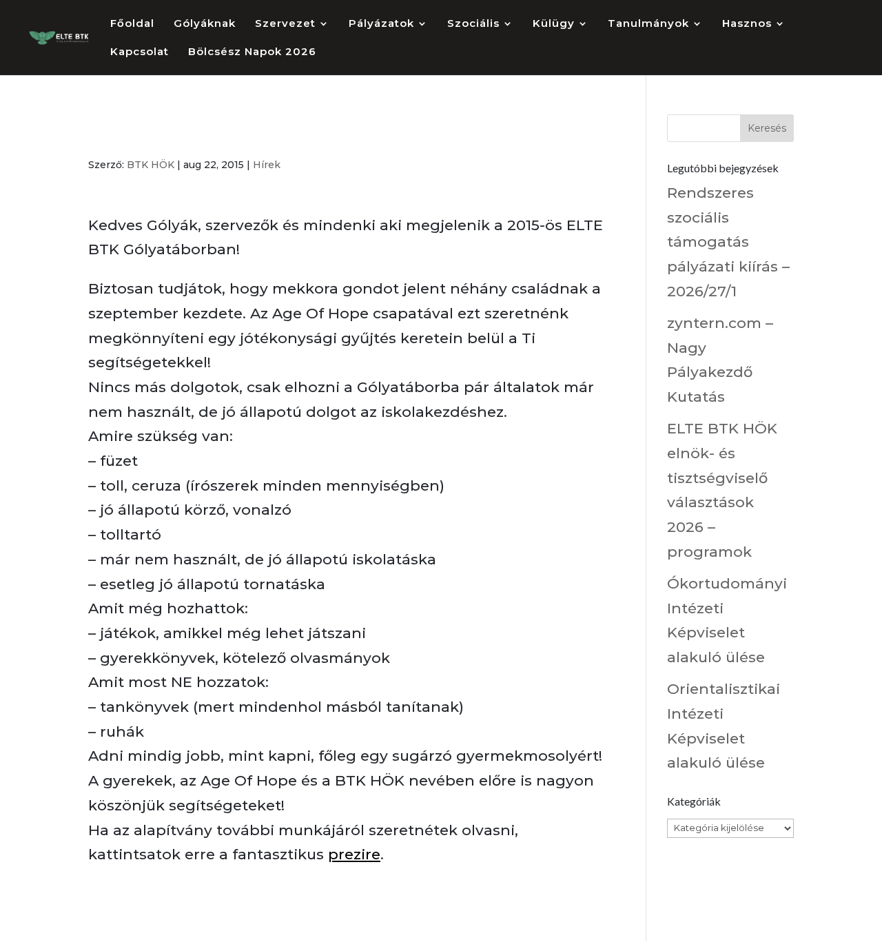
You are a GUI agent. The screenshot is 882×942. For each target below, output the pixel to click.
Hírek (266, 164)
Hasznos (747, 24)
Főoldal (132, 24)
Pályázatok (381, 24)
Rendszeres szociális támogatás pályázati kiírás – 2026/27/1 (728, 242)
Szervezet (285, 24)
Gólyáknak (205, 24)
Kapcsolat (139, 52)
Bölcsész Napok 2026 (252, 52)
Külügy (554, 24)
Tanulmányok (648, 24)
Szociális (473, 24)
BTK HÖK (150, 164)
